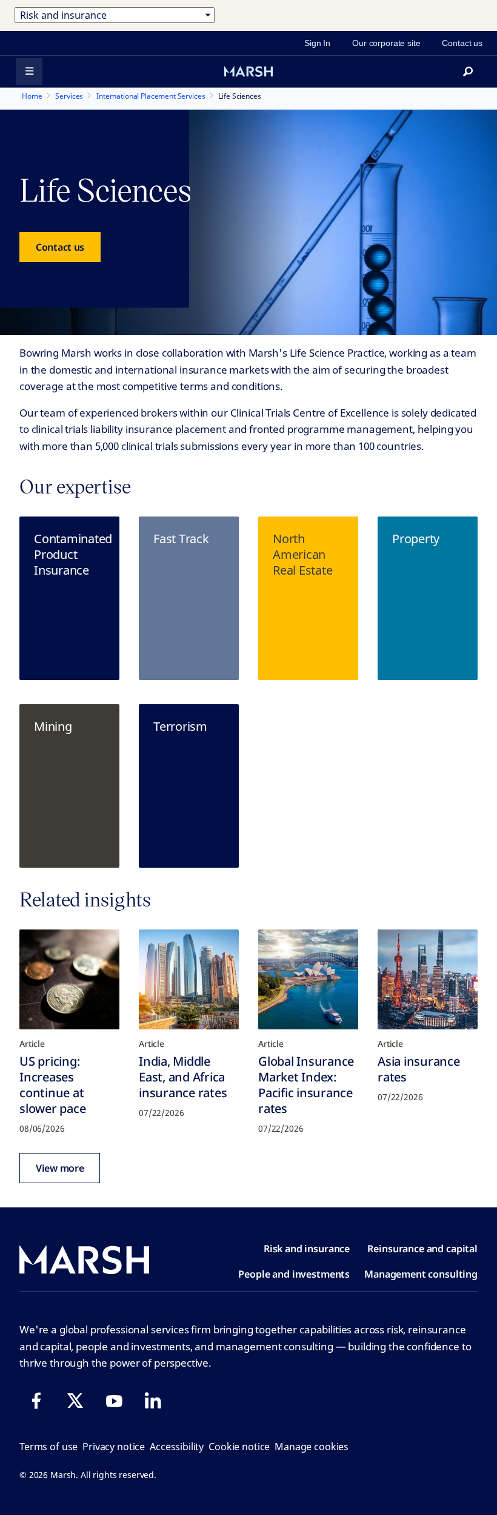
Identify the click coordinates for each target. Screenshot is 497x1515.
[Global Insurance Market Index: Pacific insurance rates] (308, 979)
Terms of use (48, 1446)
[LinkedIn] (152, 1400)
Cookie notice (239, 1446)
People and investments (294, 1274)
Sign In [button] (317, 43)
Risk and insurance (307, 1248)
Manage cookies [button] (312, 1446)
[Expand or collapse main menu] (29, 71)
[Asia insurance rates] (428, 979)
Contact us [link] (462, 43)
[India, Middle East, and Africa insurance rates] (189, 979)
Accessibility (177, 1446)
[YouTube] (113, 1400)
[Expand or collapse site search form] (468, 71)
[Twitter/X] (75, 1400)
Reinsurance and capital (422, 1248)
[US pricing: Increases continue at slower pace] (69, 979)
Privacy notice (113, 1446)
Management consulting (421, 1274)
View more (60, 1168)
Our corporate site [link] (386, 43)
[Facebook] (36, 1400)
